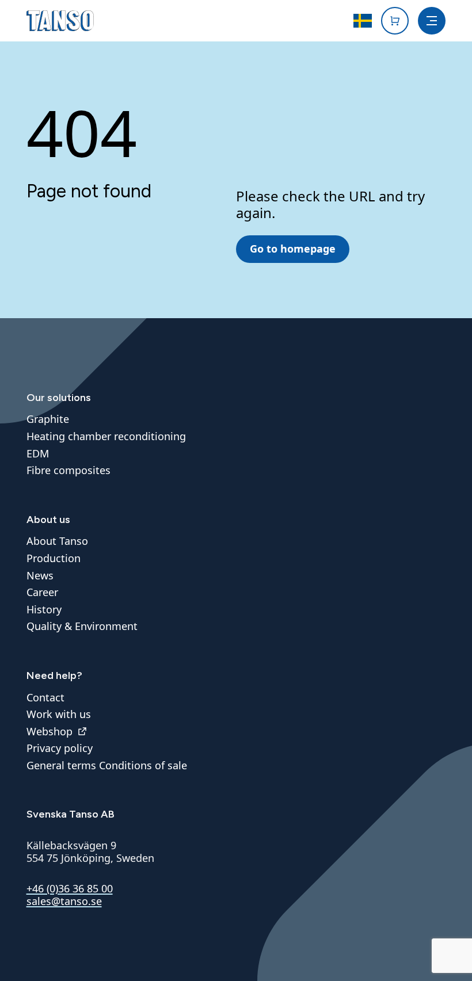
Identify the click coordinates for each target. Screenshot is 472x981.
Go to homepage (293, 248)
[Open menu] (432, 21)
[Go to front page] (60, 20)
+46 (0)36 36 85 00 (69, 888)
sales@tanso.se (64, 901)
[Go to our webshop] (395, 21)
